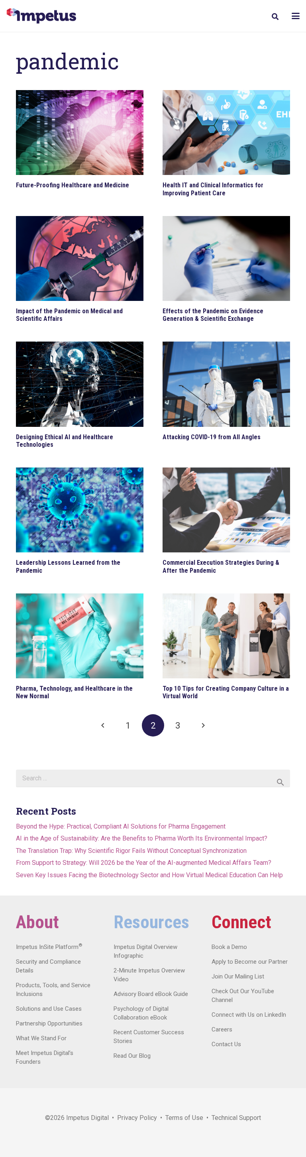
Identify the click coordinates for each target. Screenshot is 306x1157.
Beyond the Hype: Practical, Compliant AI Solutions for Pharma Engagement (121, 826)
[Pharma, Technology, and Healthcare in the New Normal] (79, 635)
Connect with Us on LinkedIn (249, 1014)
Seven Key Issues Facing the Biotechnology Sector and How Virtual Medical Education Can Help (149, 875)
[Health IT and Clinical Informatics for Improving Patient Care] (226, 132)
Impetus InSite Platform (49, 947)
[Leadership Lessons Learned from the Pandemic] (79, 510)
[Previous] (103, 725)
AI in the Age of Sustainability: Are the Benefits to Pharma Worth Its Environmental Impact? (141, 838)
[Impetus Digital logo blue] (41, 16)
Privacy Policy (137, 1118)
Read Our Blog (132, 1055)
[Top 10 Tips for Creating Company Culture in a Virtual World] (226, 635)
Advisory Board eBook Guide (151, 994)
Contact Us (226, 1044)
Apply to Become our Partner (250, 961)
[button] (274, 16)
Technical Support (236, 1118)
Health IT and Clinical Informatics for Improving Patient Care (213, 188)
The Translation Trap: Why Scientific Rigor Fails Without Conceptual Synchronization (131, 850)
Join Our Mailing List (238, 976)
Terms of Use (184, 1118)
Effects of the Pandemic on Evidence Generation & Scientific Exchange (213, 314)
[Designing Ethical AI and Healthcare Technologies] (79, 384)
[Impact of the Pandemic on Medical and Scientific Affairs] (79, 258)
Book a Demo (229, 947)
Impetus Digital (87, 1118)
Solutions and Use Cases (49, 1008)
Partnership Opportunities (49, 1023)
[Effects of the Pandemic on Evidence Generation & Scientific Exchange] (226, 258)
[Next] (203, 725)
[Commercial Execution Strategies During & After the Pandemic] (226, 510)
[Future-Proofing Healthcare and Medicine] (79, 132)
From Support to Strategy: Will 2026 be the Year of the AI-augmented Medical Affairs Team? (143, 862)
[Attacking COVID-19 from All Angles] (226, 384)
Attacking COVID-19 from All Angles (212, 437)
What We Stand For (41, 1038)
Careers (222, 1029)
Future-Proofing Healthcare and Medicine (72, 185)
